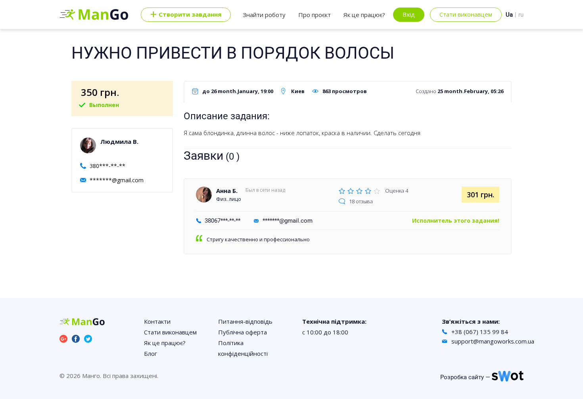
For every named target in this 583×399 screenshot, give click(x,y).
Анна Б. (227, 191)
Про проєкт (314, 15)
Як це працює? (364, 15)
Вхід (409, 14)
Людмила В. (119, 141)
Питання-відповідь (245, 321)
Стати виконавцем (465, 14)
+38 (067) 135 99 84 (479, 332)
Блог (150, 353)
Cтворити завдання (185, 15)
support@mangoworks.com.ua (492, 341)
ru (521, 14)
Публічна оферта (242, 332)
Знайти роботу (264, 15)
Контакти (157, 321)
